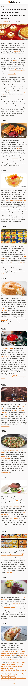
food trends (15, 60)
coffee (4, 308)
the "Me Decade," (10, 451)
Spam (2, 274)
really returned (16, 507)
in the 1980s (16, 501)
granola (21, 424)
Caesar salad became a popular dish (16, 200)
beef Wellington (5, 472)
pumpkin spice (11, 74)
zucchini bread (5, 426)
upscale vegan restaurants (8, 653)
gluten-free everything (15, 651)
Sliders (13, 607)
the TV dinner (5, 356)
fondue (14, 410)
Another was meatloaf (17, 262)
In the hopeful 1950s (7, 348)
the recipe (4, 320)
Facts (2, 6)
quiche (3, 457)
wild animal (15, 158)
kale (23, 651)
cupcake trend (16, 603)
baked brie (9, 572)
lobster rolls (20, 653)
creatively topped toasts (8, 655)
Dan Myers (5, 21)
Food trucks (4, 651)
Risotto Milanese (13, 518)
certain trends (16, 51)
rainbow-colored (17, 70)
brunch (10, 91)
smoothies (7, 607)
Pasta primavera (5, 458)
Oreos (18, 148)
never (10, 507)
